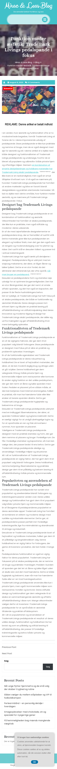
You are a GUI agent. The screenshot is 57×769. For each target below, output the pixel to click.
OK (34, 762)
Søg (6, 660)
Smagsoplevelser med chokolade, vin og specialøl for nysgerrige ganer (25, 713)
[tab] (44, 19)
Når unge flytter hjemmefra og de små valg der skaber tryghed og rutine (26, 688)
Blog (37, 62)
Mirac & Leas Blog (28, 6)
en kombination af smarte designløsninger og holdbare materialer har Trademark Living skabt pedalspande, (27, 169)
